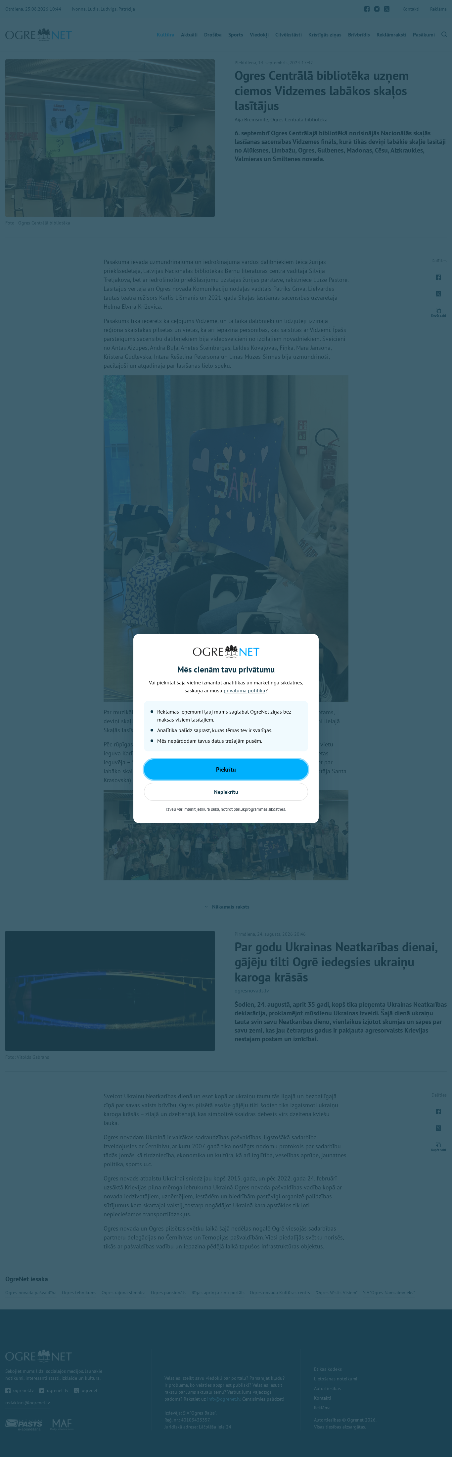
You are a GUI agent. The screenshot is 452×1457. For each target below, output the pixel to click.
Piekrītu (226, 769)
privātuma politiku (244, 690)
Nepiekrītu (226, 792)
